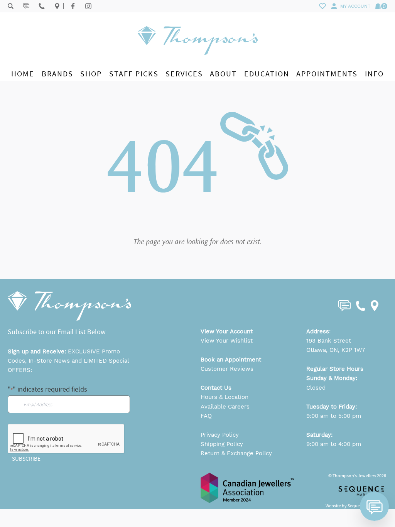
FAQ (206, 415)
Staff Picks (134, 74)
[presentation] (66, 439)
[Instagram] (88, 6)
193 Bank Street (328, 340)
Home (22, 74)
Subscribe (26, 459)
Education (266, 74)
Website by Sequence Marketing (356, 506)
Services (184, 74)
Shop (91, 74)
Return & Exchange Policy (236, 453)
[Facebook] (73, 6)
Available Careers (225, 406)
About (223, 74)
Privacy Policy (220, 434)
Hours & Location (224, 397)
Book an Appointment (231, 359)
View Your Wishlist (227, 340)
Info (374, 74)
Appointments (327, 74)
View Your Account (227, 331)
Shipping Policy (222, 444)
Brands (57, 74)
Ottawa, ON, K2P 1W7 (335, 349)
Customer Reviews (227, 368)
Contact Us (216, 387)
